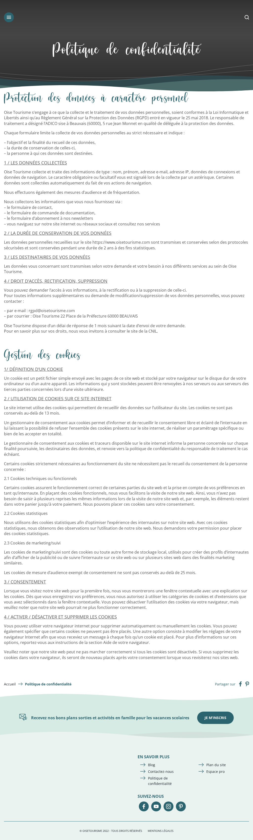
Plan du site (216, 764)
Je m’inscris (215, 717)
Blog (151, 764)
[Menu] (9, 17)
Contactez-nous (161, 771)
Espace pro (215, 771)
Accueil (10, 684)
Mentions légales (160, 831)
